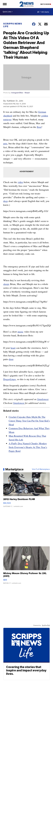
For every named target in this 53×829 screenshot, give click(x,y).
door (11, 359)
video (20, 182)
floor (39, 127)
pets (5, 143)
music (20, 331)
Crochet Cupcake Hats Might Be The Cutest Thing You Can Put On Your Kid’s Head (29, 420)
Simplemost (42, 399)
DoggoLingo (9, 379)
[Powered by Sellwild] (46, 625)
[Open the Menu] (4, 4)
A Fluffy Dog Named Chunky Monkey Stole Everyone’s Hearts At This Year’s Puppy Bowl (28, 447)
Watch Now (45, 4)
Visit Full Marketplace (41, 469)
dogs (5, 201)
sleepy (6, 284)
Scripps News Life (12, 25)
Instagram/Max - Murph (20, 93)
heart (13, 347)
